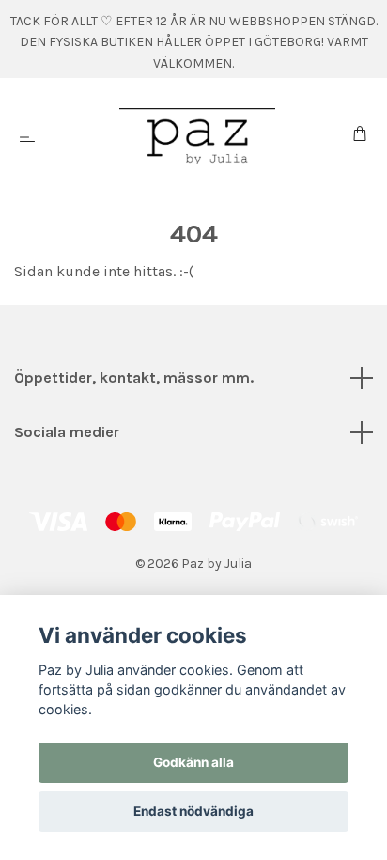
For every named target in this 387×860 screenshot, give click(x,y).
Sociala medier (66, 432)
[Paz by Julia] (197, 136)
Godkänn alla (193, 762)
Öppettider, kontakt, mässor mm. (134, 377)
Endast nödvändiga (193, 811)
